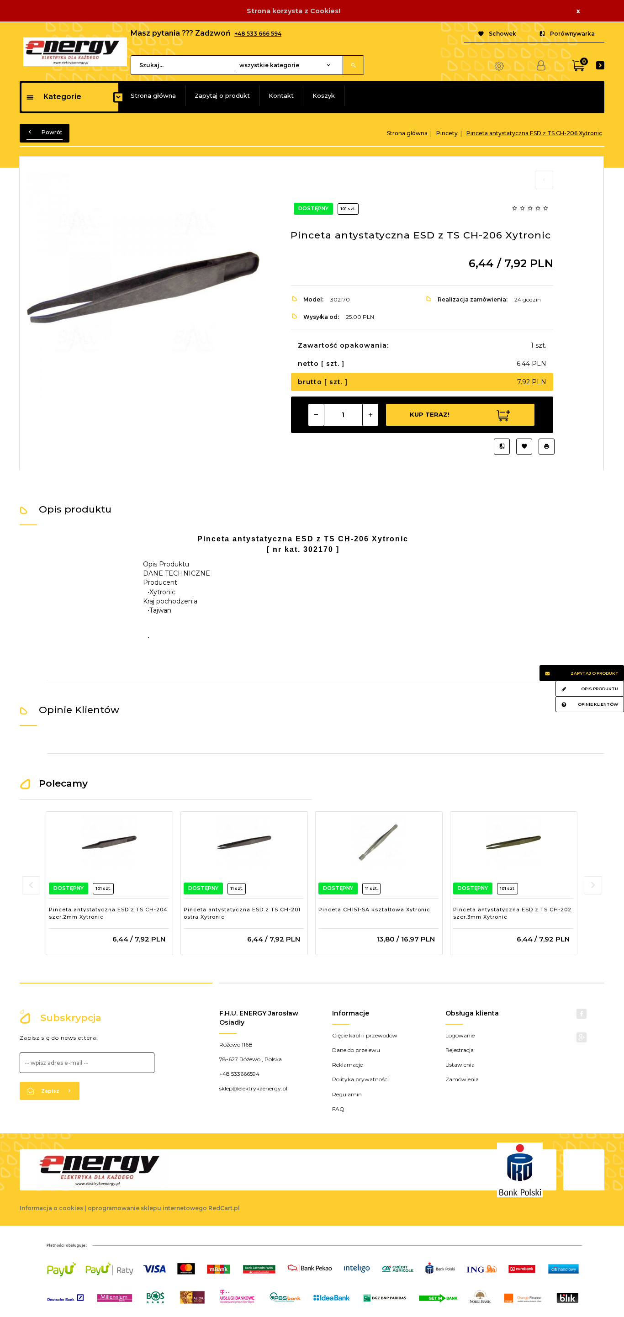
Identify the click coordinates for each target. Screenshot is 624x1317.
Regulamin (347, 1094)
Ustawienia (460, 1064)
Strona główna (153, 95)
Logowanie (460, 1035)
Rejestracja (459, 1050)
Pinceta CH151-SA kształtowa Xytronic (374, 909)
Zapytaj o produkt (222, 95)
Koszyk (323, 95)
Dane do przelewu (356, 1050)
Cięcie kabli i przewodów (364, 1035)
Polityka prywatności (360, 1079)
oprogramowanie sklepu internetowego (147, 1208)
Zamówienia (462, 1079)
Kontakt (281, 95)
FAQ (338, 1108)
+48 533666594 (239, 1073)
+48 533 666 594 (257, 33)
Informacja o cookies (51, 1208)
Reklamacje (347, 1064)
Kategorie (62, 96)
